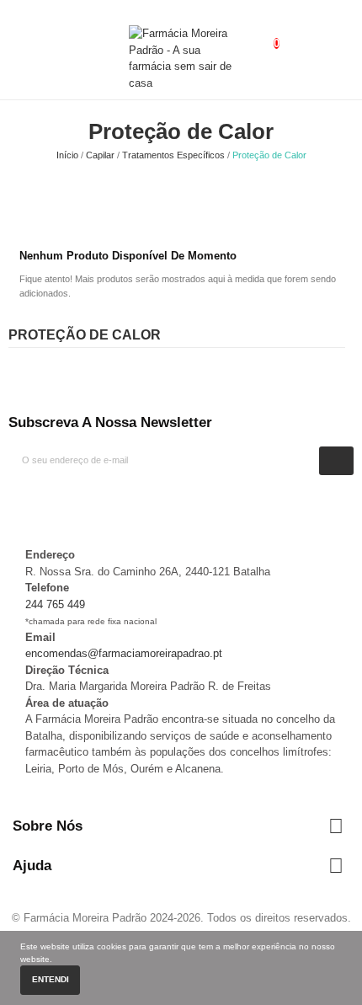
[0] (262, 34)
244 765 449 (55, 604)
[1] (336, 460)
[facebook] (12, 504)
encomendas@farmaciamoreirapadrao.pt (123, 653)
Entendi (50, 979)
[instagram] (29, 504)
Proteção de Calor (84, 335)
